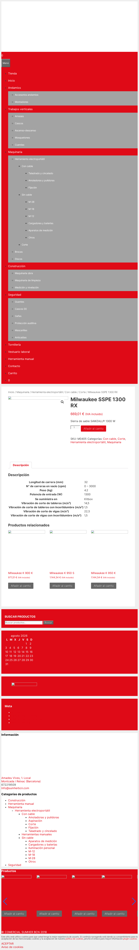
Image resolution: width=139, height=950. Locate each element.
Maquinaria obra (24, 273)
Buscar (48, 622)
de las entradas (24, 715)
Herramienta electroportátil (30, 159)
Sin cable (27, 194)
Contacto (14, 366)
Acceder (17, 712)
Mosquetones (22, 137)
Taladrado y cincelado (40, 173)
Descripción (21, 465)
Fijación (32, 187)
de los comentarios (27, 719)
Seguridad (14, 294)
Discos (18, 258)
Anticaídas (20, 337)
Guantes (19, 301)
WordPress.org (21, 722)
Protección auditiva (25, 323)
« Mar (9, 668)
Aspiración (35, 820)
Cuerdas (19, 144)
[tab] (21, 465)
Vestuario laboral (19, 351)
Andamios (14, 87)
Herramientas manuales (37, 834)
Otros (31, 237)
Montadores (21, 101)
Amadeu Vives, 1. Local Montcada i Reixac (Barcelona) (21, 779)
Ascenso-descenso (25, 130)
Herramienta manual (21, 359)
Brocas (19, 251)
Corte (25, 244)
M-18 (31, 208)
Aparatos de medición (40, 230)
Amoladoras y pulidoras (41, 180)
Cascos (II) (21, 308)
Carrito (12, 373)
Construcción (16, 266)
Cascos (19, 123)
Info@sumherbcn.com (15, 788)
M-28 (31, 201)
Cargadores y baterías (40, 223)
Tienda (12, 73)
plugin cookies (130, 938)
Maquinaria (15, 152)
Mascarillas (21, 330)
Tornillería (14, 344)
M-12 (31, 216)
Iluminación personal (41, 848)
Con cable (27, 166)
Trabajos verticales (20, 109)
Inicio (11, 80)
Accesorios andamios (26, 94)
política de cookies (74, 938)
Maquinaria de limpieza (28, 280)
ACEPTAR (7, 943)
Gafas (18, 316)
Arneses (19, 116)
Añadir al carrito (93, 428)
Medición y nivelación (27, 287)
